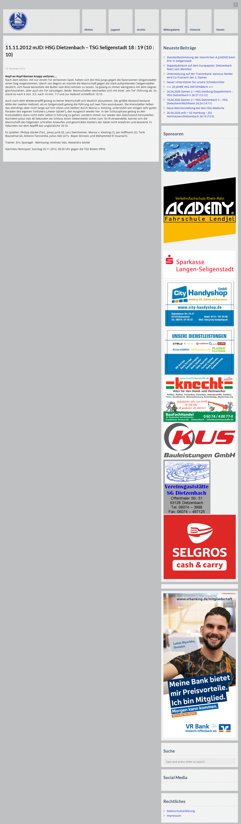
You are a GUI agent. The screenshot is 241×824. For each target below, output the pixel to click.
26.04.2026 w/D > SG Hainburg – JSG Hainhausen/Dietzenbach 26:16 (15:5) (190, 114)
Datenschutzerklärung (181, 811)
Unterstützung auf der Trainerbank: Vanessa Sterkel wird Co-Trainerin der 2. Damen (200, 75)
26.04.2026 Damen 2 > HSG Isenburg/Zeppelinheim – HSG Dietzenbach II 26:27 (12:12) (200, 93)
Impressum (174, 815)
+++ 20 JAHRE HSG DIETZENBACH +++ (190, 87)
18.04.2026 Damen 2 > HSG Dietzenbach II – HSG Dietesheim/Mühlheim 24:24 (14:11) (197, 101)
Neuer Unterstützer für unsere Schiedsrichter (196, 82)
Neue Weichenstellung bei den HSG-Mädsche (195, 108)
